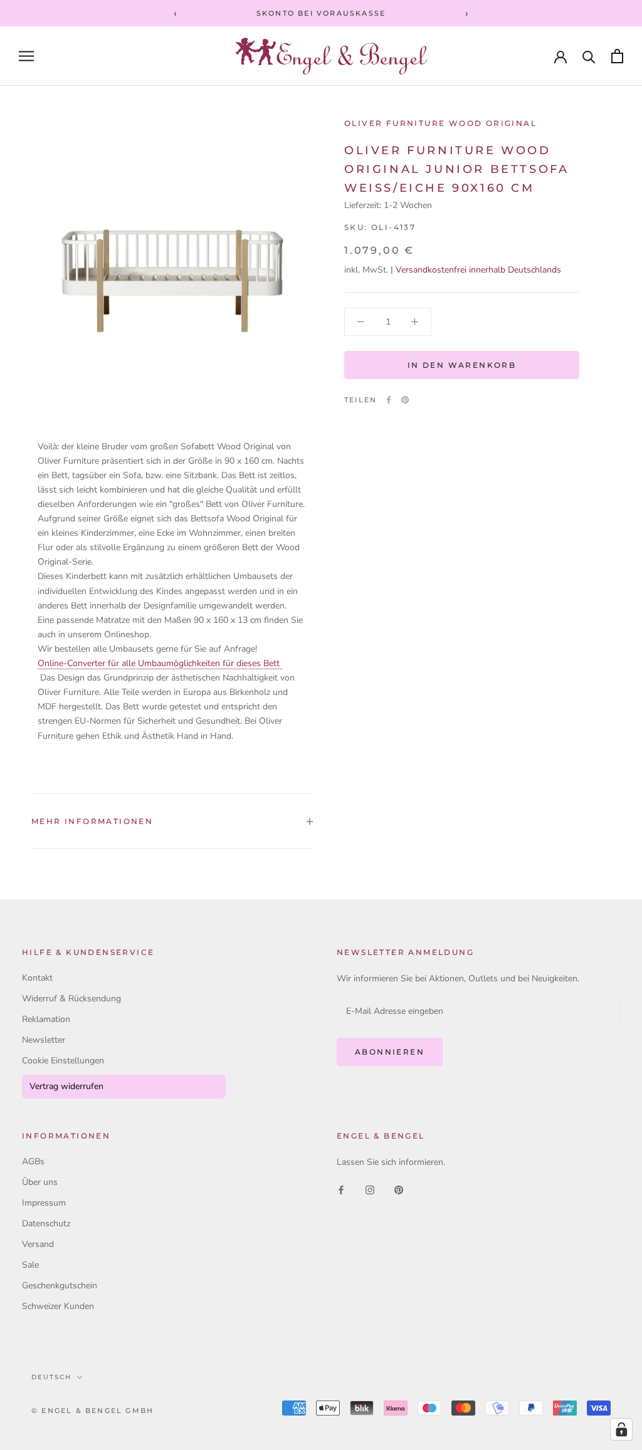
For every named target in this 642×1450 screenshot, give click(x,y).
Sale (30, 1265)
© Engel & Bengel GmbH (92, 1410)
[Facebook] (388, 400)
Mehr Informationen (92, 821)
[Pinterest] (405, 400)
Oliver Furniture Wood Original (440, 123)
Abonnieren (389, 1051)
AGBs (33, 1161)
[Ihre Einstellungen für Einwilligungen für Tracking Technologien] (621, 1429)
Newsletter (43, 1040)
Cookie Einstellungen (63, 1061)
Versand (38, 1244)
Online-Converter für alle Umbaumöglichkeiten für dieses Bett (160, 663)
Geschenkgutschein (59, 1285)
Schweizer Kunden (58, 1306)
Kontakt (37, 978)
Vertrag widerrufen (66, 1086)
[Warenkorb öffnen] (617, 56)
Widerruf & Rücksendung (71, 998)
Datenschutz (46, 1223)
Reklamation (46, 1019)
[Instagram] (370, 1189)
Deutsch (51, 1377)
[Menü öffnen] (26, 56)
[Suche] (589, 56)
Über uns (40, 1182)
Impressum (44, 1203)
